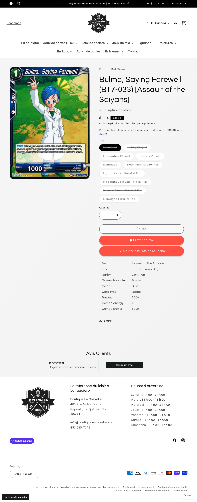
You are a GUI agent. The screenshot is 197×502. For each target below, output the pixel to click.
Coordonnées (180, 491)
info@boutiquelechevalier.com (92, 422)
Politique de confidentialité (172, 487)
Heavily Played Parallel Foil (124, 191)
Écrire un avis (124, 365)
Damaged (112, 165)
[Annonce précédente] (63, 3)
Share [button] (108, 321)
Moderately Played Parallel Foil (127, 183)
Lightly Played (139, 148)
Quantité (104, 207)
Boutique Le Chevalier (57, 487)
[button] (14, 23)
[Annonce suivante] (133, 3)
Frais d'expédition (109, 123)
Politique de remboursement (138, 487)
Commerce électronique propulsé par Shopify (95, 487)
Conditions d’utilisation (129, 491)
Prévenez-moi (143, 240)
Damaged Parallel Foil (121, 200)
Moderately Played (118, 157)
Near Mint (112, 148)
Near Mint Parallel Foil (145, 165)
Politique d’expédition (157, 491)
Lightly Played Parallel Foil (124, 174)
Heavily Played (152, 157)
